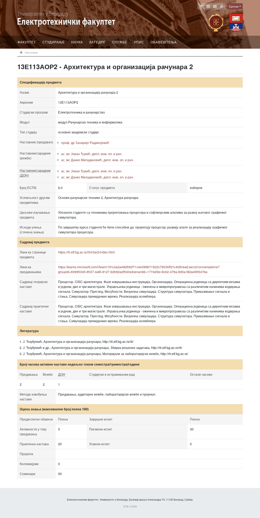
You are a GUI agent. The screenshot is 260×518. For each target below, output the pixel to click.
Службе (119, 42)
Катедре (97, 42)
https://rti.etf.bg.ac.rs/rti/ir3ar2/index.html (86, 252)
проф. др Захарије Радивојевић (85, 142)
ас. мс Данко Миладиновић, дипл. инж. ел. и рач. (97, 160)
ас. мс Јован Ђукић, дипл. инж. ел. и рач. (91, 153)
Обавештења (164, 42)
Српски (233, 6)
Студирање (53, 42)
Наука (77, 42)
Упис (139, 42)
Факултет (26, 42)
